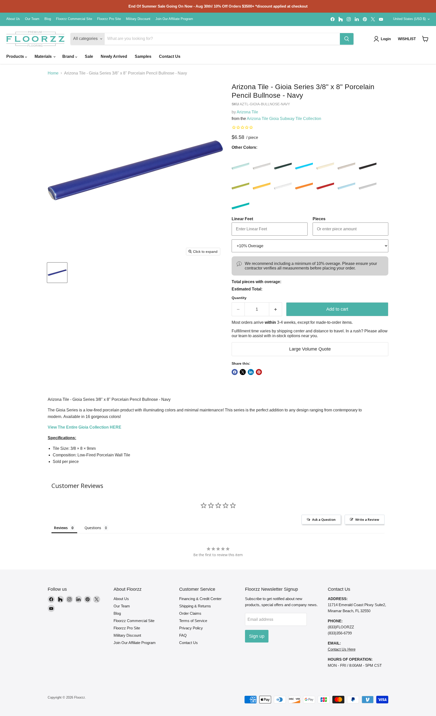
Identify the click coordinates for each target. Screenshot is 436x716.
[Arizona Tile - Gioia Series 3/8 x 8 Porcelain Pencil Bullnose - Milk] (283, 181)
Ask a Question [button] (324, 519)
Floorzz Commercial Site (74, 19)
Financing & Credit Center (200, 599)
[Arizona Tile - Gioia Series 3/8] (57, 273)
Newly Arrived (114, 56)
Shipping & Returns (195, 606)
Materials (44, 56)
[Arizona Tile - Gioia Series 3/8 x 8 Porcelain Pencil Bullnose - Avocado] (283, 161)
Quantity (239, 298)
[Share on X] (243, 372)
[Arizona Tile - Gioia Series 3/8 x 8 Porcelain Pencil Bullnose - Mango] (261, 181)
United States (409, 19)
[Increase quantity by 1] (275, 309)
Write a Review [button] (367, 519)
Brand (68, 56)
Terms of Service (193, 621)
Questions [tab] (93, 527)
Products (15, 56)
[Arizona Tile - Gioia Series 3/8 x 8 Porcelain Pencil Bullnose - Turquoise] (240, 201)
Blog (47, 19)
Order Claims (190, 613)
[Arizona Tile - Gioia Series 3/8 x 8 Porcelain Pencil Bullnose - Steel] (367, 181)
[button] (425, 38)
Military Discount (138, 19)
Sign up (256, 636)
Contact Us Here (342, 649)
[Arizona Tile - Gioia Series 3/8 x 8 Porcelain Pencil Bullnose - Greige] (346, 161)
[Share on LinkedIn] (251, 372)
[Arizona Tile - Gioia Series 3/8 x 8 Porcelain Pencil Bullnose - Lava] (367, 161)
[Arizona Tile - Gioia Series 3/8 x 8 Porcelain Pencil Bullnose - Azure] (304, 161)
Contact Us (169, 56)
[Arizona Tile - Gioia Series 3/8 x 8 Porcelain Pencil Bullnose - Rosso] (325, 181)
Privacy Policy (191, 628)
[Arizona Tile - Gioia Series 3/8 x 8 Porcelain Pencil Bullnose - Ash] (261, 161)
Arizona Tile (247, 112)
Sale (89, 56)
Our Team (32, 19)
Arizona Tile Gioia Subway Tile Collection (284, 118)
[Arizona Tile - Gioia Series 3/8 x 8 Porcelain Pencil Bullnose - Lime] (240, 181)
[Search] (346, 39)
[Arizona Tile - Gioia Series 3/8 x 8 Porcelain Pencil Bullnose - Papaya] (304, 181)
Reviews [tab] (61, 527)
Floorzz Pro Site (109, 19)
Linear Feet (242, 219)
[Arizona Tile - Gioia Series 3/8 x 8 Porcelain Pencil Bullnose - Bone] (325, 161)
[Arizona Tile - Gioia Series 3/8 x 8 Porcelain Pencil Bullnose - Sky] (346, 181)
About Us (13, 19)
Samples (143, 56)
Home (53, 73)
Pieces (319, 219)
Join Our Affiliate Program (174, 19)
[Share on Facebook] (235, 372)
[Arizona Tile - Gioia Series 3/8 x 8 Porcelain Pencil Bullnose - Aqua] (240, 161)
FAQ (183, 635)
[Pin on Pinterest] (259, 372)
